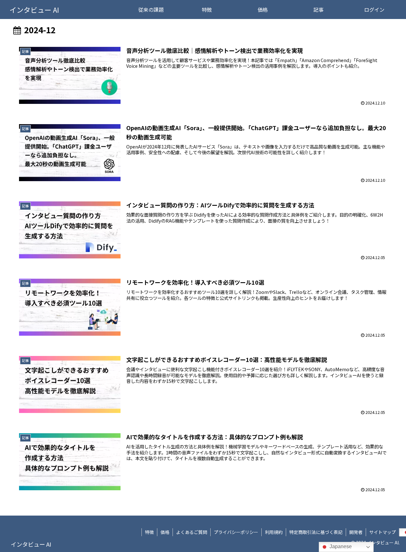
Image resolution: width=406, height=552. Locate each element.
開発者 (356, 532)
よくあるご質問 (191, 532)
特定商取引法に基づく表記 (316, 532)
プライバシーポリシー (236, 532)
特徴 (149, 532)
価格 (164, 532)
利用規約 (274, 532)
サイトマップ (382, 532)
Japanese (340, 546)
